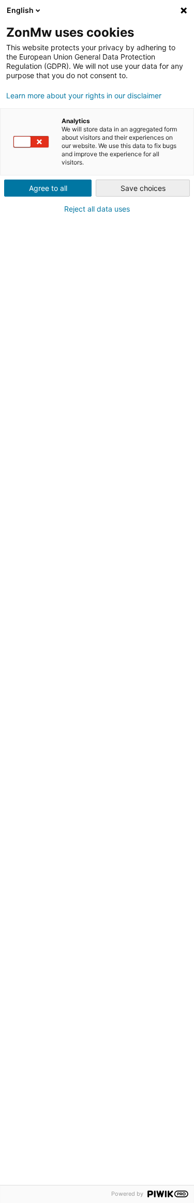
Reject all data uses (97, 209)
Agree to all (48, 188)
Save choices (143, 188)
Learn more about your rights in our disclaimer (83, 96)
